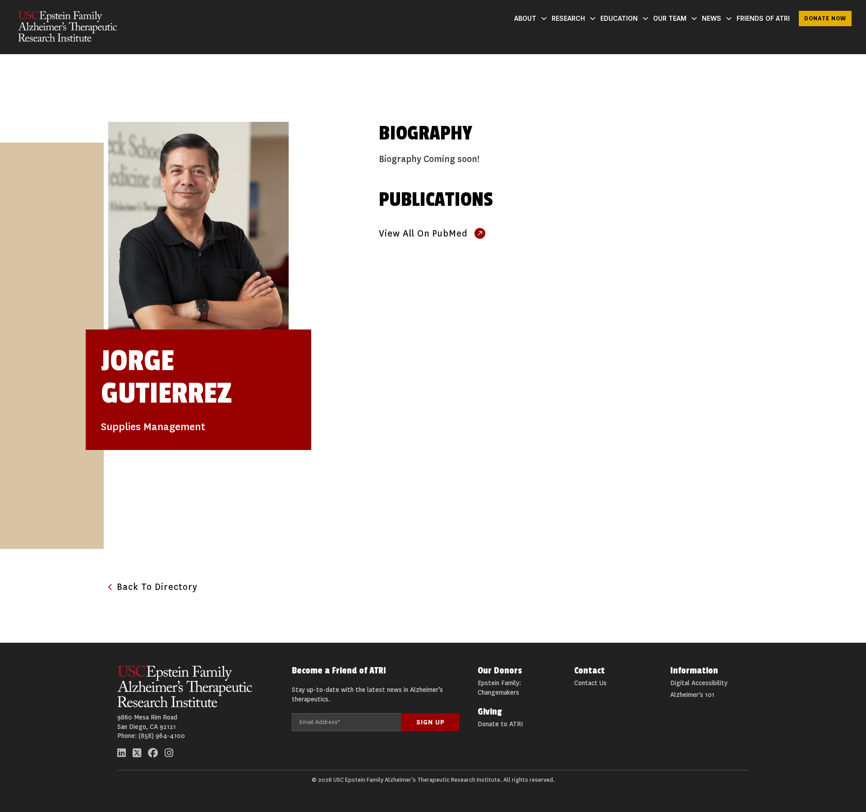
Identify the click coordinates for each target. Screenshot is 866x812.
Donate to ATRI (500, 724)
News (711, 18)
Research (568, 18)
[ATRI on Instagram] (169, 753)
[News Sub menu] (729, 18)
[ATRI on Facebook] (153, 753)
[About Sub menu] (544, 18)
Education (619, 18)
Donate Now (825, 18)
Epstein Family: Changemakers (499, 687)
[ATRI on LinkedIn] (121, 753)
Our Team (669, 18)
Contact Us (590, 683)
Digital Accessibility (699, 683)
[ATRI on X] (137, 753)
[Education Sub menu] (645, 18)
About (525, 18)
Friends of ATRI (763, 18)
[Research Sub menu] (593, 18)
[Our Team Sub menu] (694, 18)
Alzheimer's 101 (692, 695)
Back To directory (157, 587)
